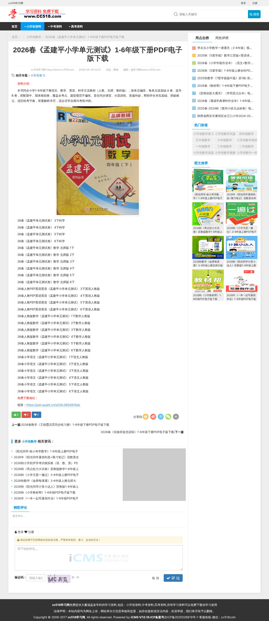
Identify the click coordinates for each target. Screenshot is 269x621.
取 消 (155, 578)
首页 (14, 26)
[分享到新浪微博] (153, 417)
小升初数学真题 (203, 152)
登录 (243, 3)
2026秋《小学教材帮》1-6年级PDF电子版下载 (44, 492)
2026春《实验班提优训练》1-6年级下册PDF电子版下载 (137, 432)
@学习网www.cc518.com (145, 69)
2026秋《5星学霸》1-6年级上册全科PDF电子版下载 (225, 70)
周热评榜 (222, 38)
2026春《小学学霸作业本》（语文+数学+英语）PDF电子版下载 (225, 63)
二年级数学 (246, 146)
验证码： (20, 577)
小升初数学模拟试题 (247, 140)
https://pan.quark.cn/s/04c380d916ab (53, 405)
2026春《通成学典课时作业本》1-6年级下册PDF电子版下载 (225, 100)
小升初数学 (33, 37)
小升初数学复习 (203, 133)
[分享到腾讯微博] (161, 417)
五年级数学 (203, 140)
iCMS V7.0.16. (140, 617)
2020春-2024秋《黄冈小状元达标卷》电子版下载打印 (225, 108)
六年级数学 (224, 140)
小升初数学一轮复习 (247, 152)
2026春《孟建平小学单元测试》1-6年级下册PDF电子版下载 (84, 37)
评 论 (175, 578)
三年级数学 (224, 146)
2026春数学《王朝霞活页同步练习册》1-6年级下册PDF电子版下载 (65, 424)
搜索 (255, 14)
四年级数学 (246, 133)
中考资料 (56, 26)
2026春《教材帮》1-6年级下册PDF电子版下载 (225, 85)
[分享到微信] (168, 417)
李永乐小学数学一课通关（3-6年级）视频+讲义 (225, 48)
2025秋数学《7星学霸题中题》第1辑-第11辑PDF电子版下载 (225, 78)
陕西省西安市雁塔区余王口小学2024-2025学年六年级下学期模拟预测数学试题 (225, 116)
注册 (254, 3)
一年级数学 (203, 146)
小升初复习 (37, 75)
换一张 (75, 577)
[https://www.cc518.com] (42, 13)
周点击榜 (202, 38)
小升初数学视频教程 (225, 152)
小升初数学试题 (225, 133)
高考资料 (76, 26)
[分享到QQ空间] (146, 417)
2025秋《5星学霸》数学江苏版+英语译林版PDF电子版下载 (225, 55)
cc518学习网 (38, 69)
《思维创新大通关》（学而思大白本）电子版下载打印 (225, 93)
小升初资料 (33, 26)
